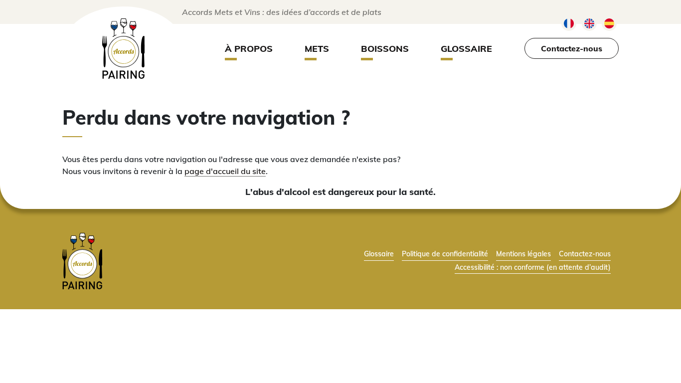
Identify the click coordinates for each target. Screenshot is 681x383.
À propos (249, 48)
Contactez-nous (571, 48)
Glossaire (466, 48)
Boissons (385, 48)
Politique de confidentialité (445, 253)
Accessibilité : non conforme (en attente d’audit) (533, 267)
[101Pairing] (123, 48)
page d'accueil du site (225, 171)
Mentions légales (523, 253)
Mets (317, 48)
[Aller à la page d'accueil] (82, 260)
